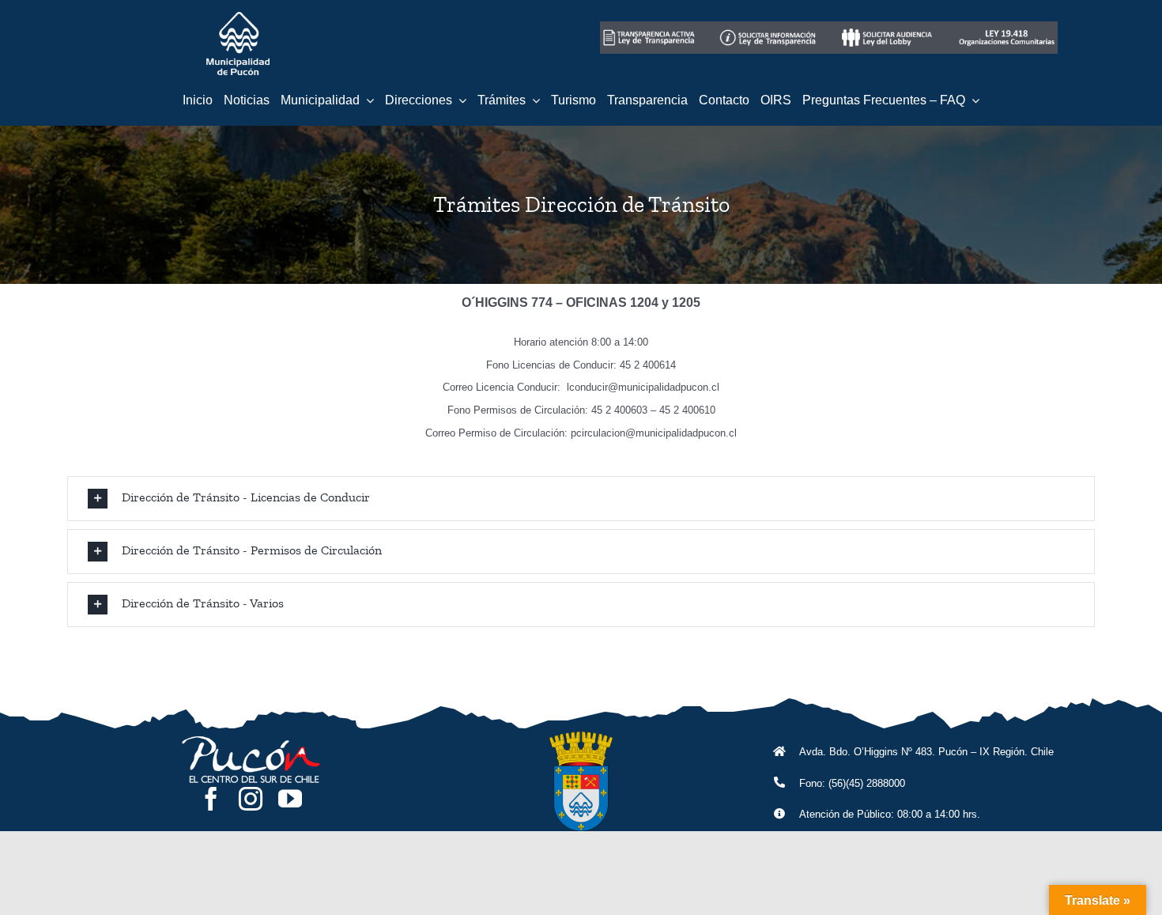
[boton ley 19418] (1006, 27)
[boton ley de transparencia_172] (769, 27)
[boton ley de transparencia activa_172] (650, 27)
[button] (581, 498)
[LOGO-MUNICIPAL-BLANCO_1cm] (238, 18)
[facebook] (211, 799)
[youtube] (290, 799)
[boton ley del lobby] (888, 27)
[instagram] (250, 799)
